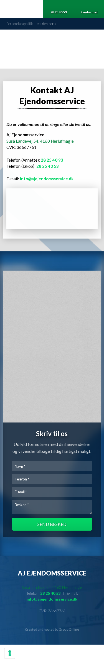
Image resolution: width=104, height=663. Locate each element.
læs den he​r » (46, 23)
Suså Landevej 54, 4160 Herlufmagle (40, 141)
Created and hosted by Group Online (52, 629)
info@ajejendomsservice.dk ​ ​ (52, 599)
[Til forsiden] (52, 46)
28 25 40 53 (47, 166)
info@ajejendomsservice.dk (46, 178)
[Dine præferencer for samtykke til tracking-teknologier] (9, 653)
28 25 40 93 (52, 159)
